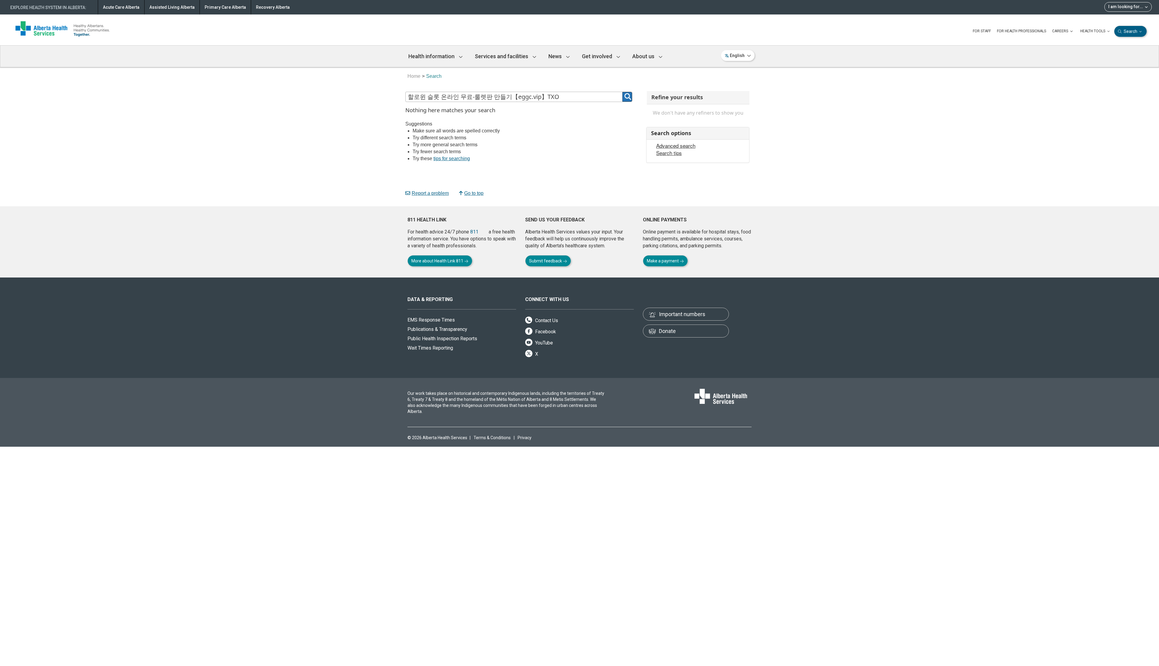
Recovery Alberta (273, 7)
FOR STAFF (982, 31)
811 (474, 232)
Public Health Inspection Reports (442, 338)
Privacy (525, 437)
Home (413, 76)
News (555, 56)
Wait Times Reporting (430, 348)
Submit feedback (546, 260)
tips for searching (451, 158)
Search (1130, 31)
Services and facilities (502, 56)
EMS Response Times (431, 320)
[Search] (627, 97)
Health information (432, 56)
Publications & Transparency (437, 329)
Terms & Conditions (492, 437)
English (737, 55)
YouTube (543, 343)
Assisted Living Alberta (172, 7)
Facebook (545, 332)
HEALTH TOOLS (1093, 31)
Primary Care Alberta (225, 7)
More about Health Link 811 (437, 260)
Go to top (474, 193)
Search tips (669, 153)
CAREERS (1060, 31)
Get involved (597, 56)
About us (644, 56)
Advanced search (675, 145)
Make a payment (663, 260)
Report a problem (430, 193)
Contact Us (546, 320)
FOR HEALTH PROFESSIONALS (1021, 31)
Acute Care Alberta (121, 7)
